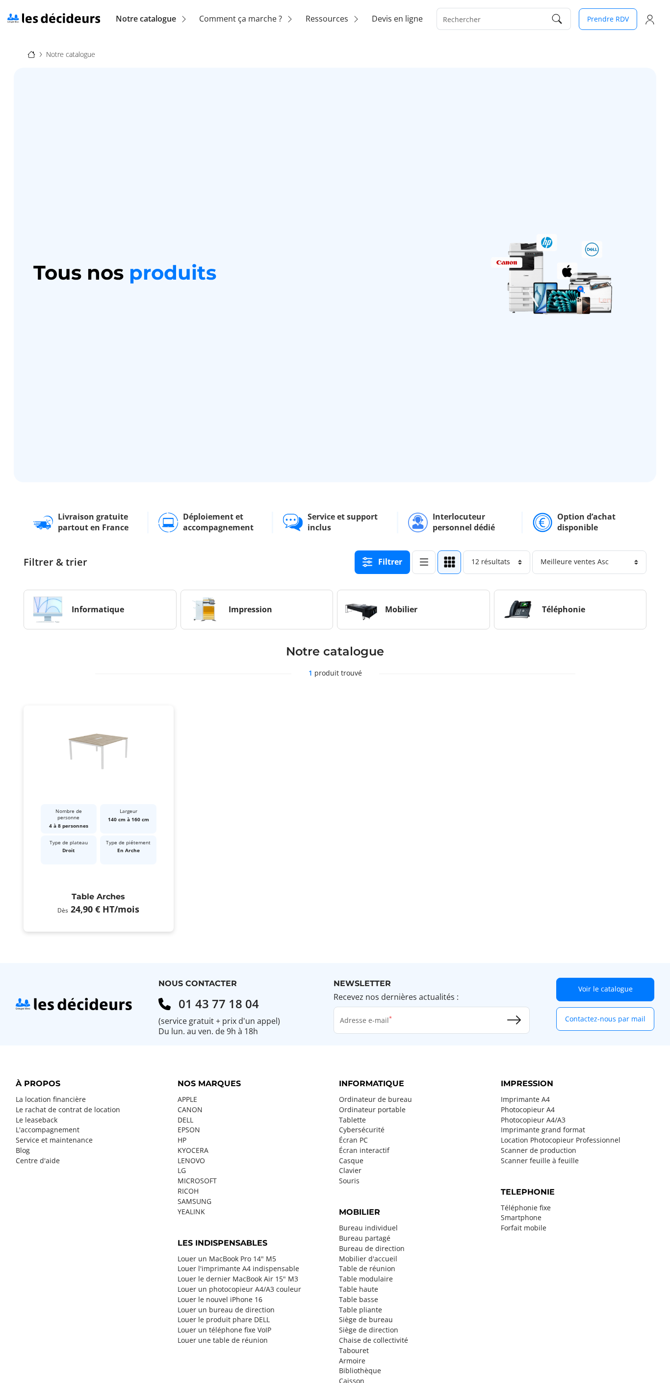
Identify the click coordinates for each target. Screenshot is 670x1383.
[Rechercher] (557, 19)
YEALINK (191, 1212)
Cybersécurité (362, 1130)
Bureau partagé (364, 1238)
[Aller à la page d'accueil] (53, 17)
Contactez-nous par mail (605, 1018)
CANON (190, 1110)
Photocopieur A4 (528, 1110)
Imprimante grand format (543, 1130)
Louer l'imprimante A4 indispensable (238, 1269)
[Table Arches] (98, 818)
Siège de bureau (366, 1320)
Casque (351, 1161)
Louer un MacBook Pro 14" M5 (227, 1259)
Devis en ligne (397, 18)
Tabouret (354, 1351)
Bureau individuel (368, 1228)
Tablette (352, 1120)
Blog (23, 1150)
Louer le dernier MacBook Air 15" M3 (238, 1279)
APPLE (187, 1099)
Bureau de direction (372, 1249)
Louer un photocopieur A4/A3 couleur (239, 1289)
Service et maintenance (54, 1140)
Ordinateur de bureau (375, 1099)
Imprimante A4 (525, 1099)
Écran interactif (364, 1150)
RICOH (188, 1191)
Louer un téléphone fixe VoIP (224, 1330)
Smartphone (521, 1218)
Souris (349, 1181)
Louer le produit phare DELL (224, 1320)
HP (182, 1140)
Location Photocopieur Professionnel (560, 1140)
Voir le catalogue (605, 988)
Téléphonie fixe (526, 1208)
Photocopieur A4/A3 (533, 1120)
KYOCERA (193, 1150)
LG (182, 1170)
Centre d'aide (38, 1161)
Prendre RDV (608, 19)
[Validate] (514, 1020)
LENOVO (191, 1161)
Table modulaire (366, 1279)
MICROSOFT (197, 1181)
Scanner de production (538, 1150)
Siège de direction (368, 1330)
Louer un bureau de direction (226, 1310)
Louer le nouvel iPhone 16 (220, 1300)
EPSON (189, 1130)
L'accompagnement (47, 1130)
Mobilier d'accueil (368, 1259)
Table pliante (360, 1310)
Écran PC (353, 1140)
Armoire (352, 1361)
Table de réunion (367, 1269)
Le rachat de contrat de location (68, 1110)
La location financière (51, 1099)
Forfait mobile (523, 1228)
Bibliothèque (360, 1371)
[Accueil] (31, 54)
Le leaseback (36, 1120)
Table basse (358, 1300)
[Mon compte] (650, 19)
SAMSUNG (194, 1201)
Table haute (358, 1289)
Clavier (350, 1170)
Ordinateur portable (372, 1110)
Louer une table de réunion (223, 1340)
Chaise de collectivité (373, 1340)
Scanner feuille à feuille (540, 1161)
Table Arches (98, 897)
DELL (185, 1120)
